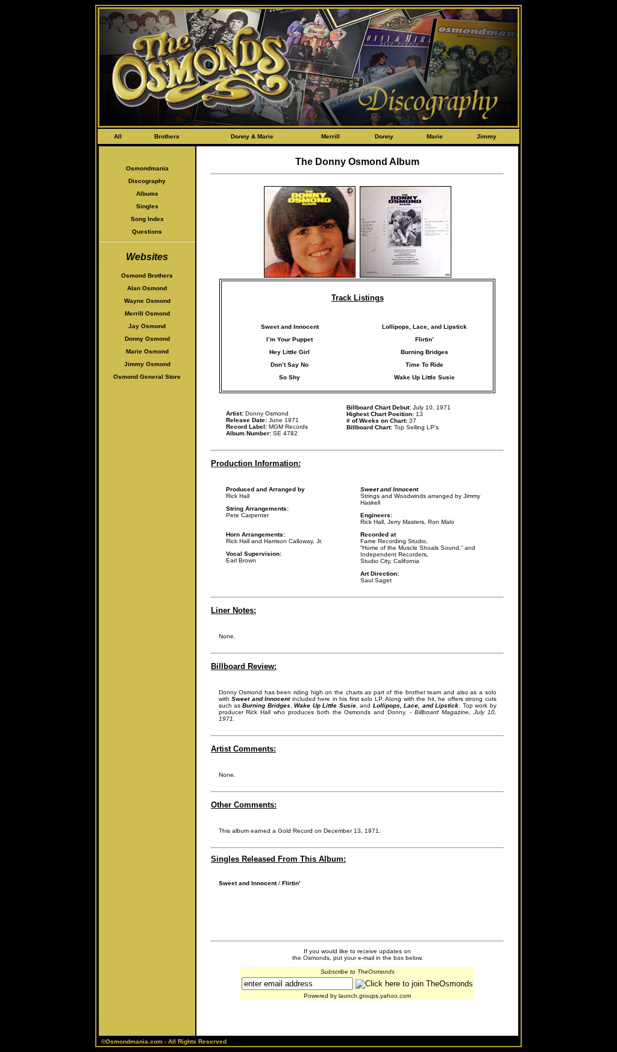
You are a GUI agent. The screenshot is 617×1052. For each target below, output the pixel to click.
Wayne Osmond (147, 300)
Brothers (167, 136)
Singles (147, 206)
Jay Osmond (147, 326)
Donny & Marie (252, 136)
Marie (435, 136)
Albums (147, 193)
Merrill (330, 136)
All (118, 136)
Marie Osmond (147, 351)
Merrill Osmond (147, 313)
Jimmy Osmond (147, 364)
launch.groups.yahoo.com (375, 995)
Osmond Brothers (147, 275)
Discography (147, 181)
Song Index (147, 219)
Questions (147, 231)
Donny (384, 136)
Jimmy (486, 136)
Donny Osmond (147, 338)
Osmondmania (147, 168)
